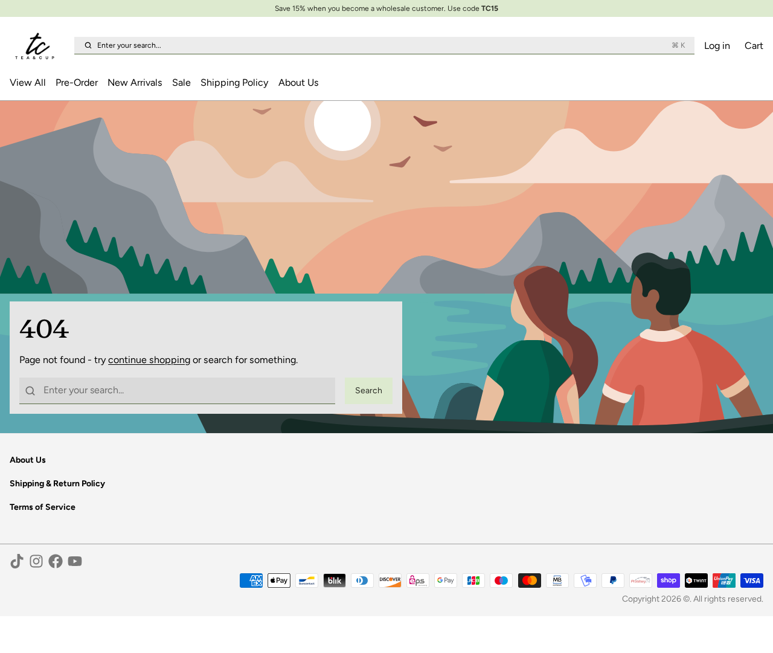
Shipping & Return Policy (57, 483)
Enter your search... (391, 45)
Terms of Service (42, 507)
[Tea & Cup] (39, 46)
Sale (181, 82)
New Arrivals (134, 82)
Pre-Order (77, 82)
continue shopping (149, 359)
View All (28, 82)
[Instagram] (36, 561)
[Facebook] (55, 561)
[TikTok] (17, 561)
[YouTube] (75, 561)
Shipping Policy (234, 82)
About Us (298, 82)
